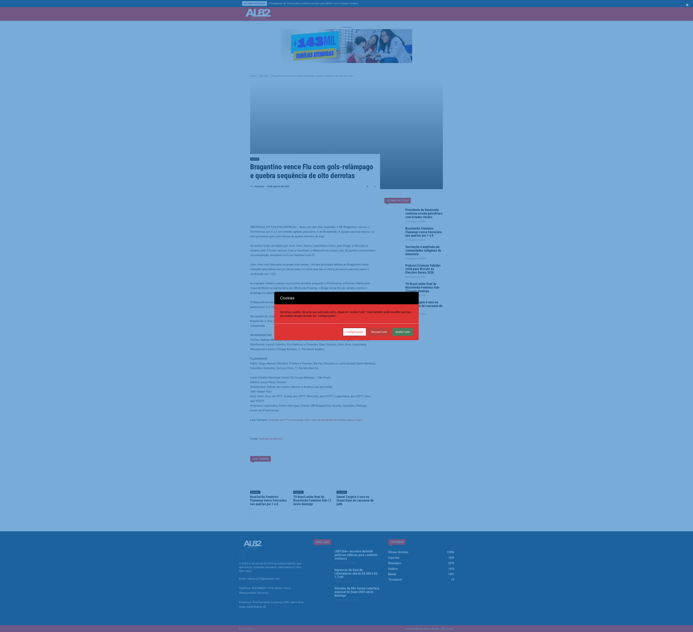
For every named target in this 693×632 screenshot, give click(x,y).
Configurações (354, 331)
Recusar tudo (379, 331)
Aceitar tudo (402, 331)
